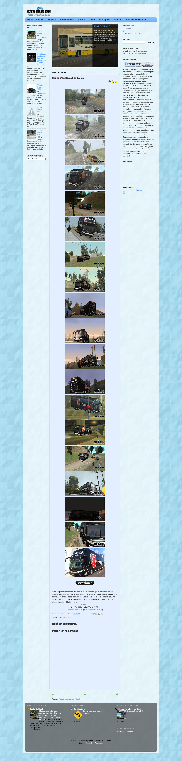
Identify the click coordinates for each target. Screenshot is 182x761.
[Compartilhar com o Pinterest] (101, 614)
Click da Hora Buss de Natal (129, 709)
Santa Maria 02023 (39, 133)
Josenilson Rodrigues (94, 743)
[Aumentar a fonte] (109, 83)
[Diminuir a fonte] (116, 83)
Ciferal (81, 19)
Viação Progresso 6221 (41, 87)
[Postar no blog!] (94, 614)
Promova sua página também (132, 33)
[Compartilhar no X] (96, 614)
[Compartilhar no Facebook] (99, 614)
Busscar (52, 19)
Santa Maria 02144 (39, 110)
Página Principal (35, 19)
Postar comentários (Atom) (69, 699)
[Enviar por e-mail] (92, 614)
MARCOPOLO (102, 26)
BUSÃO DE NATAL (94, 610)
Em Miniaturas (80, 709)
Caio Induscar (67, 19)
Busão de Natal (36, 709)
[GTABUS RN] (124, 31)
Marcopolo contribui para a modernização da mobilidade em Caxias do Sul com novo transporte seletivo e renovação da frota (51, 715)
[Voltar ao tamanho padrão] (112, 83)
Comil (92, 19)
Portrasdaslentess (125, 732)
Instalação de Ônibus (136, 19)
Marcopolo (104, 19)
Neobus (117, 19)
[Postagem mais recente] (53, 694)
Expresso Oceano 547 (135, 711)
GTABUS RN (127, 28)
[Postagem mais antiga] (117, 694)
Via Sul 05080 (40, 32)
